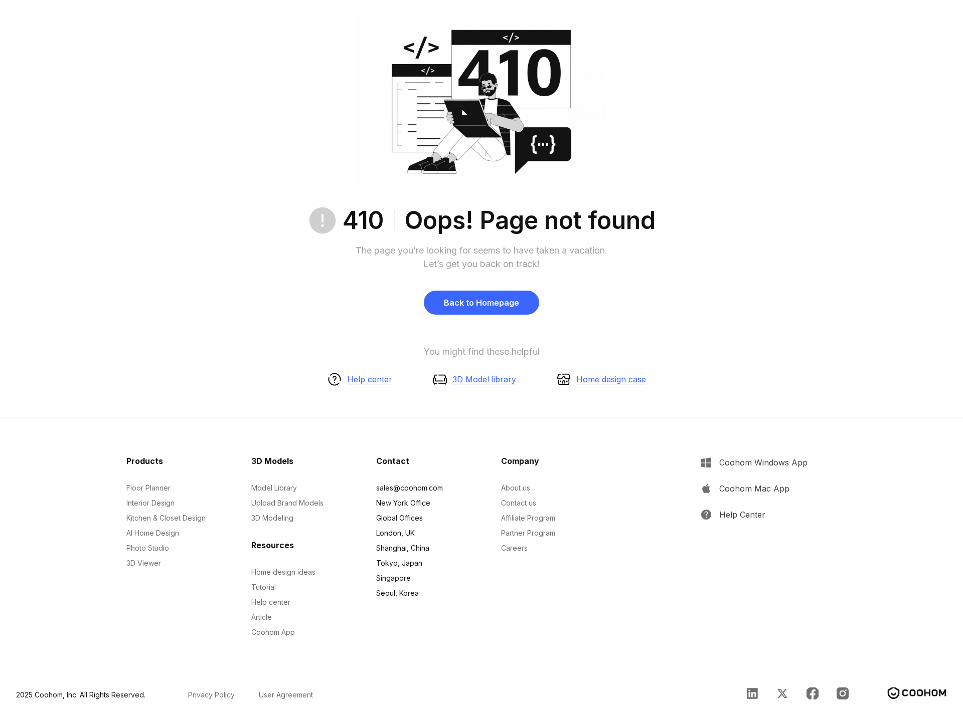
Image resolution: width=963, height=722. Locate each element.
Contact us (518, 503)
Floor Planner (148, 488)
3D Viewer (143, 563)
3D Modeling (272, 518)
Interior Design (150, 503)
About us (515, 488)
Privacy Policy (211, 694)
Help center (369, 379)
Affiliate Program (528, 518)
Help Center (742, 515)
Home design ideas (283, 572)
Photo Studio (147, 548)
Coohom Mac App (754, 489)
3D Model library (484, 379)
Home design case (611, 379)
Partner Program (528, 533)
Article (261, 617)
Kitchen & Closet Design (166, 518)
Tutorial (263, 587)
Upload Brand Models (287, 503)
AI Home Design (152, 533)
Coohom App (273, 632)
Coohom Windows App (763, 462)
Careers (514, 548)
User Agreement (286, 694)
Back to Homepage (481, 303)
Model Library (274, 488)
